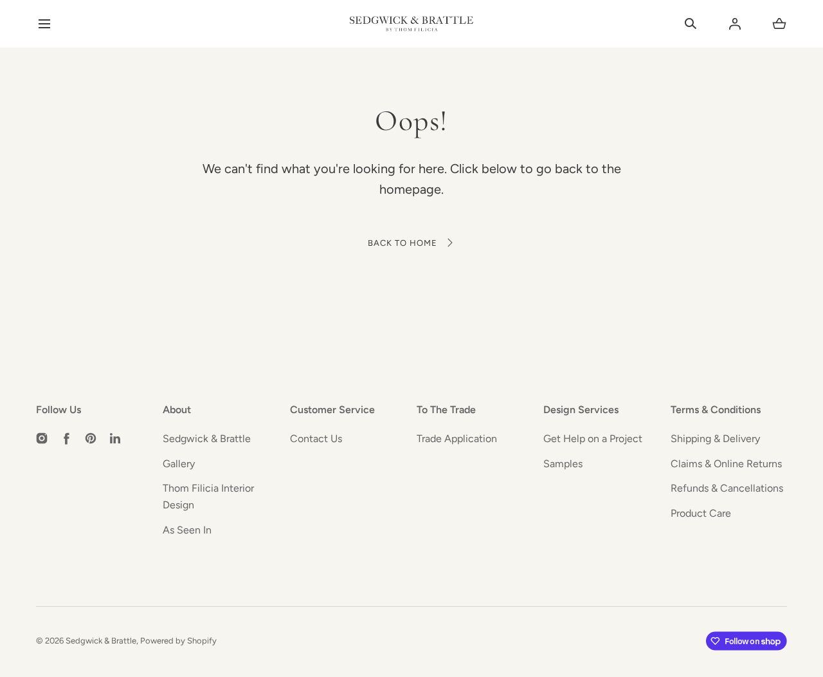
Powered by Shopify (178, 640)
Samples (563, 464)
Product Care (701, 513)
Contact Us (316, 438)
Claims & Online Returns (726, 464)
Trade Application (457, 438)
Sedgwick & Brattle (207, 438)
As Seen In (187, 530)
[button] (44, 24)
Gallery (179, 464)
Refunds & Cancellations (727, 488)
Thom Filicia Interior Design (208, 496)
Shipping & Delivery (715, 438)
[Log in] (735, 24)
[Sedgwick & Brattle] (411, 24)
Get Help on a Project (592, 438)
